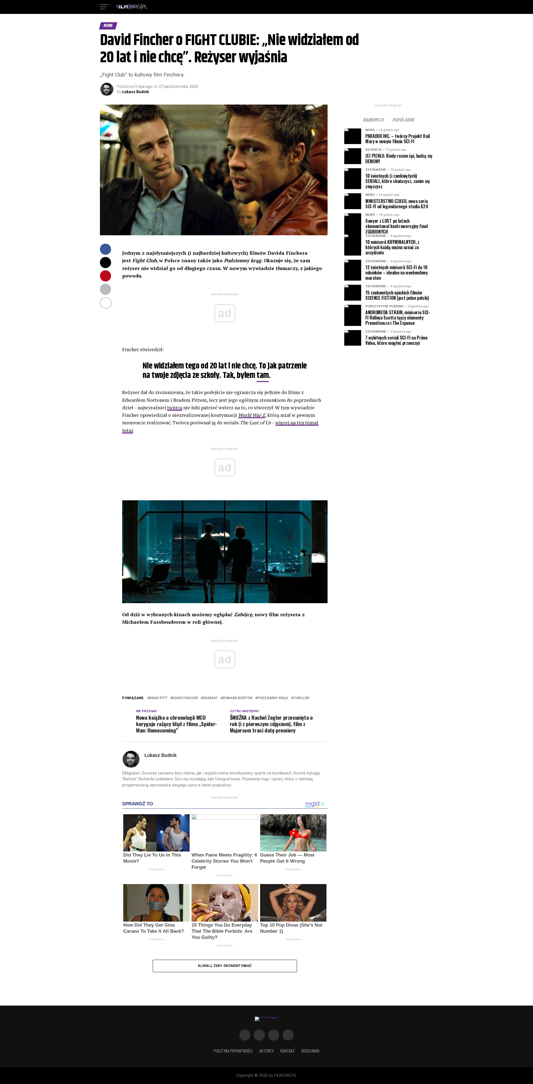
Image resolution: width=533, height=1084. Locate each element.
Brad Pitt (158, 698)
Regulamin (310, 1051)
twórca (174, 407)
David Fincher (185, 698)
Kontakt (287, 1051)
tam (263, 375)
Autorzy (266, 1051)
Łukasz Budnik (135, 92)
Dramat (210, 698)
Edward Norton (237, 698)
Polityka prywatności (233, 1051)
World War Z (251, 415)
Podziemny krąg (272, 698)
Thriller (301, 698)
